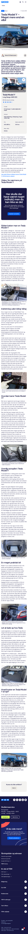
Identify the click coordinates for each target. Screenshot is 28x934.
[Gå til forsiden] (4, 2)
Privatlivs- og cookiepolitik (7, 920)
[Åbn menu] (25, 2)
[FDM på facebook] (14, 800)
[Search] (23, 2)
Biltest (3, 5)
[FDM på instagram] (20, 800)
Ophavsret (3, 922)
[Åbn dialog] (23, 79)
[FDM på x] (17, 800)
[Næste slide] (25, 765)
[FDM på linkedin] (23, 800)
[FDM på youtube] (25, 800)
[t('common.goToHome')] (5, 800)
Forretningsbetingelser (6, 923)
